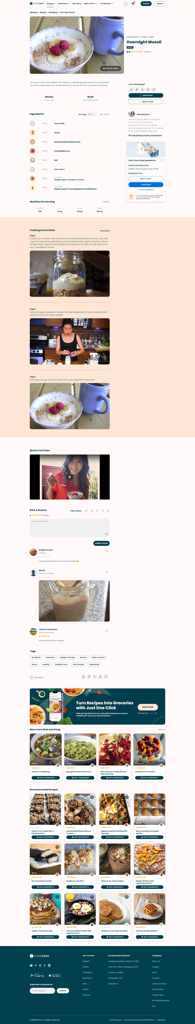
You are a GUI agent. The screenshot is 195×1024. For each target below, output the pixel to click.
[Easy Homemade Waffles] (149, 917)
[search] (125, 3)
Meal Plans (87, 978)
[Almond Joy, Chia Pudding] (114, 867)
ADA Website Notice (160, 1000)
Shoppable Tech (115, 978)
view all (161, 729)
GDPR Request (115, 1020)
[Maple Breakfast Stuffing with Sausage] (114, 817)
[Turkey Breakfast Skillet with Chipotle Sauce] (80, 917)
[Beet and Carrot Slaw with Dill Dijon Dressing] (115, 757)
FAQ (154, 1006)
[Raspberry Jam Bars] (80, 867)
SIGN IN (160, 3)
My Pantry (77, 3)
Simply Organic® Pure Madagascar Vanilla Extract (75, 189)
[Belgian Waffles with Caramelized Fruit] (149, 867)
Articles (86, 967)
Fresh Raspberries (62, 151)
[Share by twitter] (149, 89)
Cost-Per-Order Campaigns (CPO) (123, 967)
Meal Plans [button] (63, 3)
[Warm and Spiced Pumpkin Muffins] (149, 817)
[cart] (133, 3)
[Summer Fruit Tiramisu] (149, 757)
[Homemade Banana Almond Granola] (80, 817)
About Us (156, 961)
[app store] (54, 975)
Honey (57, 132)
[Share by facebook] (143, 89)
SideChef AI (113, 983)
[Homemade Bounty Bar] (45, 867)
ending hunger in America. (148, 197)
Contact (156, 978)
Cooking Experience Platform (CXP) (123, 961)
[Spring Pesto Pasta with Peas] (80, 757)
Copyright (160, 1020)
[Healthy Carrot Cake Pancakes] (114, 917)
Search (86, 989)
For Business (105, 3)
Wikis (85, 983)
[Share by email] (154, 89)
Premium (86, 995)
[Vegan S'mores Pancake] (45, 917)
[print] (132, 89)
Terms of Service (159, 983)
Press (154, 972)
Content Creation (116, 972)
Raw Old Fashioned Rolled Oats (67, 142)
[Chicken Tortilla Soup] (46, 757)
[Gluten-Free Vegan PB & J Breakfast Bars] (45, 817)
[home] (37, 3)
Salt (56, 160)
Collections (87, 972)
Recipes (86, 961)
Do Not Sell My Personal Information (139, 1020)
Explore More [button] (89, 3)
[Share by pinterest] (137, 89)
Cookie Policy (158, 995)
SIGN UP (146, 3)
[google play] (37, 975)
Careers (155, 967)
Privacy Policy (158, 989)
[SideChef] (39, 957)
